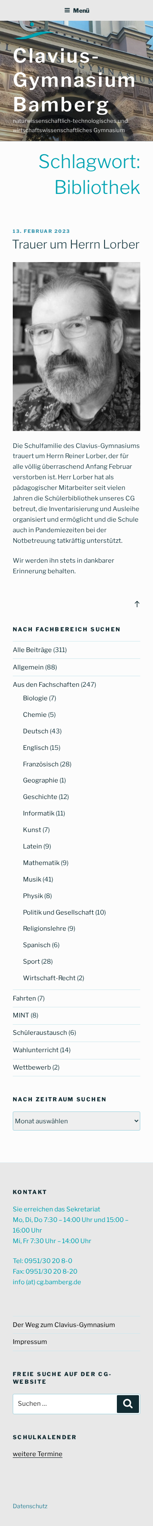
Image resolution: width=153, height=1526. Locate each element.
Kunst (32, 830)
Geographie (40, 780)
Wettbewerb (32, 1067)
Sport (31, 961)
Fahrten (24, 998)
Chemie (35, 715)
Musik (32, 879)
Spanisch (37, 945)
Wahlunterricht (36, 1050)
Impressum (30, 1342)
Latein (32, 846)
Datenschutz (30, 1505)
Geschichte (40, 797)
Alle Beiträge (32, 650)
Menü (81, 10)
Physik (33, 896)
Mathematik (41, 863)
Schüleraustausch (40, 1033)
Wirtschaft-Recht (49, 978)
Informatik (38, 813)
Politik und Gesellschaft (58, 912)
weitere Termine (37, 1454)
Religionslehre (44, 928)
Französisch (41, 764)
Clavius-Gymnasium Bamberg (75, 80)
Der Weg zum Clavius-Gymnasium (64, 1325)
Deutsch (35, 731)
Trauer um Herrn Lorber (75, 244)
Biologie (35, 698)
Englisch (35, 748)
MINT (21, 1015)
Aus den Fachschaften (46, 684)
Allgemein (28, 667)
